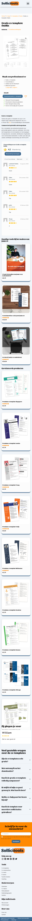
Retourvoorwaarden (23, 918)
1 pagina (7, 87)
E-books (4, 875)
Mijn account (5, 903)
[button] (28, 3)
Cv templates (14, 16)
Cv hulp (8, 16)
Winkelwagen (5, 905)
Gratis (20, 16)
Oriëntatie (4, 886)
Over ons (4, 912)
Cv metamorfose (6, 870)
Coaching (4, 879)
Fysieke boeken (6, 877)
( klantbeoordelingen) (15, 29)
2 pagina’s (14, 87)
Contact (4, 914)
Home (3, 16)
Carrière (4, 895)
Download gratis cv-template (12, 96)
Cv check (4, 872)
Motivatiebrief (5, 891)
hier (10, 122)
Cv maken (4, 889)
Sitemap (13, 920)
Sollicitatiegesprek (7, 893)
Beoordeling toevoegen (13, 154)
